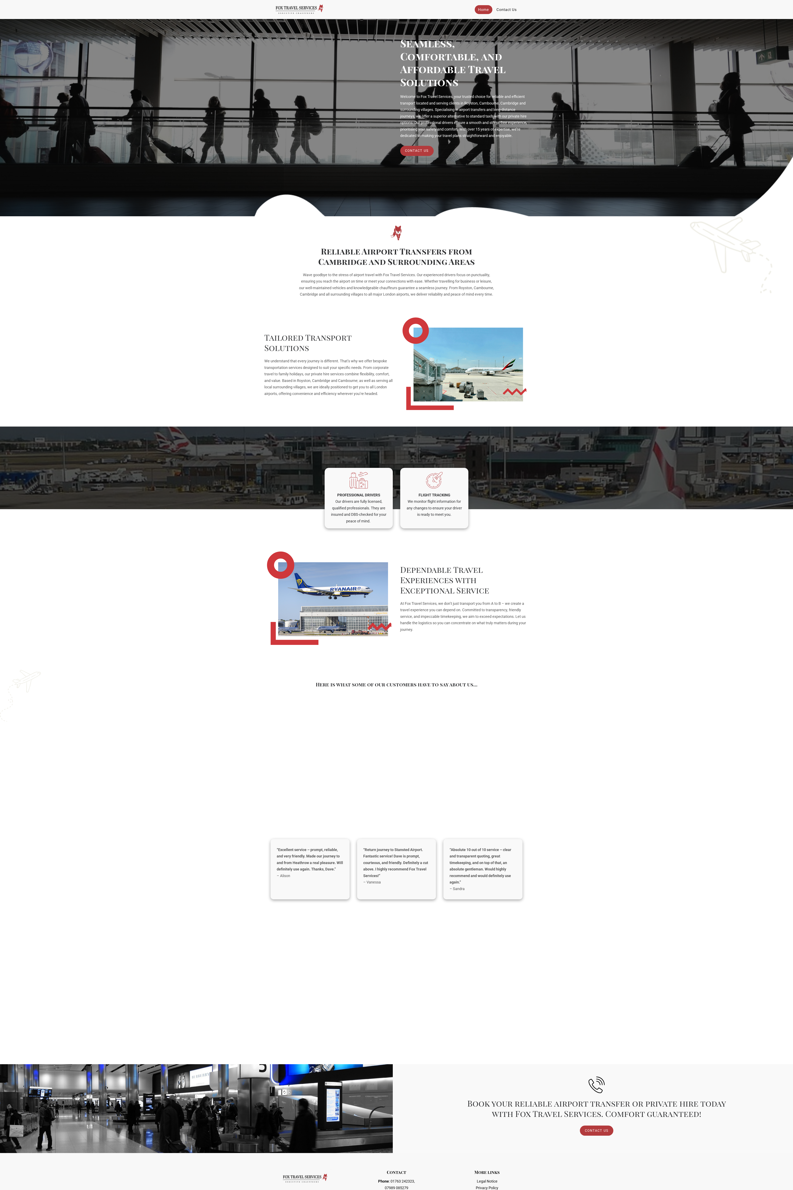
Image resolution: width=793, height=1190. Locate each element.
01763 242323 (402, 1181)
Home (483, 9)
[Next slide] (733, 869)
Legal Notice (487, 1181)
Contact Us (506, 9)
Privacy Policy (487, 1188)
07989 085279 (396, 1188)
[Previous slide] (60, 869)
